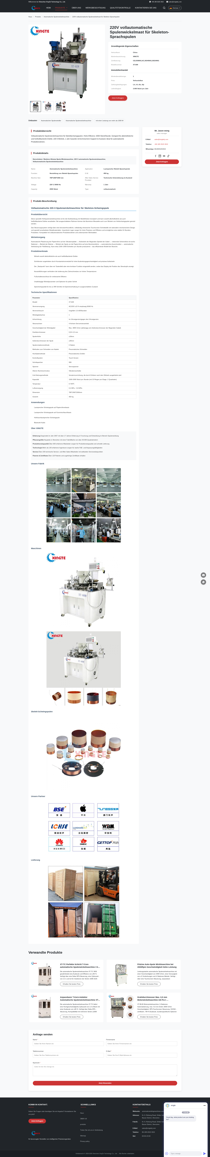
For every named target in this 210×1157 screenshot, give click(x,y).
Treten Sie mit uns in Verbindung (91, 1130)
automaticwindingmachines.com (153, 1111)
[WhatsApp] (203, 582)
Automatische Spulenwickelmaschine (56, 17)
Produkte (60, 8)
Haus (30, 17)
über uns (76, 8)
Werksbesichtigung (96, 8)
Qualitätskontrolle (120, 8)
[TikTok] (168, 156)
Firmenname (110, 1039)
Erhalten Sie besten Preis (71, 984)
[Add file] (166, 1153)
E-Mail (108, 1051)
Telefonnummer (38, 1051)
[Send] (204, 1153)
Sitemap (83, 1136)
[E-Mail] (203, 575)
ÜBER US (83, 1119)
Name (35, 1039)
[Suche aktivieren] (164, 8)
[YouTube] (164, 156)
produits (83, 1124)
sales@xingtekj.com (175, 2)
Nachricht (36, 1063)
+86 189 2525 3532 (161, 144)
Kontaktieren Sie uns (145, 8)
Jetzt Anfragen (162, 162)
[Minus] (204, 1105)
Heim (48, 8)
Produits (38, 17)
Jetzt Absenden (105, 1083)
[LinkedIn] (159, 156)
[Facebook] (155, 156)
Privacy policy (85, 1141)
